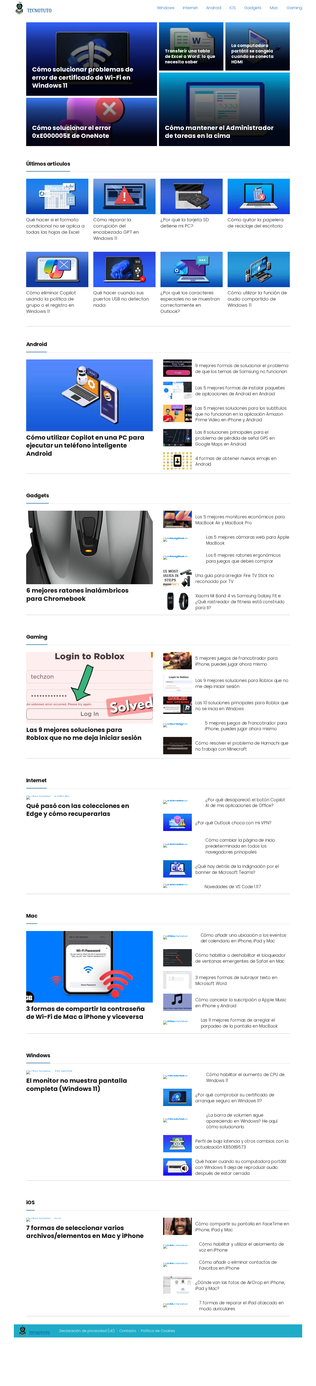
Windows (166, 8)
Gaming (294, 8)
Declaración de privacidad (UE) (87, 1330)
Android (213, 8)
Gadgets (252, 8)
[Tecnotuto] (33, 7)
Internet (190, 8)
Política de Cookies (158, 1330)
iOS (233, 8)
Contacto (127, 1330)
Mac (274, 8)
